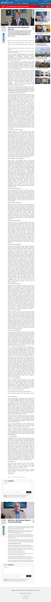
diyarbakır (13, 477)
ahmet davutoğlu (19, 477)
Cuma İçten (23, 477)
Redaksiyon (13, 590)
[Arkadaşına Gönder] (3, 38)
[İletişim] (47, 7)
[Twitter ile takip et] (25, 596)
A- (33, 29)
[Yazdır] (3, 39)
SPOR (38, 590)
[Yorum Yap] (3, 41)
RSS (36, 590)
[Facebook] (3, 34)
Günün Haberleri (19, 590)
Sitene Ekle (24, 590)
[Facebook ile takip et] (23, 596)
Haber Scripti (25, 598)
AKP (15, 477)
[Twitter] (3, 36)
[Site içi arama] (49, 7)
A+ (33, 27)
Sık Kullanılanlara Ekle (31, 590)
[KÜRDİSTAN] (16, 3)
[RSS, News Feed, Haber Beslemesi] (26, 596)
